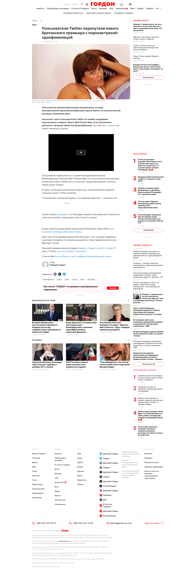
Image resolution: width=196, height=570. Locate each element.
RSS (105, 500)
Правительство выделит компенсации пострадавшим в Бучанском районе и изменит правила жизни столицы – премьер (148, 356)
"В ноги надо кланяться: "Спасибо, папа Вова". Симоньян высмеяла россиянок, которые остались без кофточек (150, 431)
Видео (140, 8)
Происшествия (38, 489)
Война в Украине (39, 454)
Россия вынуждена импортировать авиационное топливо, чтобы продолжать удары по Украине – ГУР (148, 275)
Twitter (67, 279)
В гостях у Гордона (80, 8)
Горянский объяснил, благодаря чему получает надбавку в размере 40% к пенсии (47, 364)
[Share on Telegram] (64, 274)
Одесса (80, 462)
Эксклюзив (121, 8)
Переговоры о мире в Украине (99, 13)
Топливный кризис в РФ (73, 13)
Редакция (148, 458)
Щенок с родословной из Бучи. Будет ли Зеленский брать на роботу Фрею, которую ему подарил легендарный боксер (150, 414)
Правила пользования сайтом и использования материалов (130, 454)
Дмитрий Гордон (110, 454)
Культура (36, 476)
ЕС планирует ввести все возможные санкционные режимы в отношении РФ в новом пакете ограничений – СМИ (148, 323)
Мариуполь (81, 480)
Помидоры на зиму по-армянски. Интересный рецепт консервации (150, 389)
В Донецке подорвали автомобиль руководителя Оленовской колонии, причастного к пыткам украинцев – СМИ (147, 344)
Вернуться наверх (152, 523)
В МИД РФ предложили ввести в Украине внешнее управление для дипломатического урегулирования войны (147, 254)
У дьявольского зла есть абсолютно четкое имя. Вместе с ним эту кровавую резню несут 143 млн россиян (147, 27)
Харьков (80, 471)
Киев (79, 454)
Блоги (94, 8)
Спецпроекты (60, 504)
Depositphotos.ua (65, 541)
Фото (132, 8)
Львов (79, 458)
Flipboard (107, 495)
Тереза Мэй (91, 279)
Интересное (37, 498)
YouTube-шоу (60, 500)
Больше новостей (148, 364)
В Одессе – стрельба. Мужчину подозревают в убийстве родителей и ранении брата (148, 265)
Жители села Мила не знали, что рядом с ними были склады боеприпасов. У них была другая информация (146, 286)
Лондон (59, 279)
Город (79, 449)
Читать (112, 288)
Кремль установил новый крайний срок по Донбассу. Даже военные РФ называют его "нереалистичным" (149, 191)
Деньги (35, 462)
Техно (34, 480)
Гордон (34, 20)
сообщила (111, 125)
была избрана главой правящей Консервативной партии (83, 256)
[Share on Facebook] (55, 274)
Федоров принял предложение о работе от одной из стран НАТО (151, 179)
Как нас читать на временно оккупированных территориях (151, 474)
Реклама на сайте (151, 462)
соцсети (74, 279)
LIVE (111, 8)
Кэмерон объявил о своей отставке (95, 248)
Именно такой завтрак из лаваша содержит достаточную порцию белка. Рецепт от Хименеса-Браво (150, 401)
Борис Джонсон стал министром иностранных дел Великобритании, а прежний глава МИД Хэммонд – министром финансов (81, 327)
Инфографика (37, 493)
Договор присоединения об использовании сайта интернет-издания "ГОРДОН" (130, 474)
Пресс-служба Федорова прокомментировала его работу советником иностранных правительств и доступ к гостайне (147, 311)
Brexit (82, 279)
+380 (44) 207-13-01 (46, 523)
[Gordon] (103, 4)
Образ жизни (37, 484)
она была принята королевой (71, 251)
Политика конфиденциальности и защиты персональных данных (130, 464)
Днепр (79, 476)
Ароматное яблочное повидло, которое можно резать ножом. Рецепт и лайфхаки (150, 378)
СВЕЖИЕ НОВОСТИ (142, 245)
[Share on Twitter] (59, 274)
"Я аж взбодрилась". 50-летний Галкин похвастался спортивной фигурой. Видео (115, 364)
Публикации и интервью (58, 8)
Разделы (58, 449)
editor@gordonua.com (121, 523)
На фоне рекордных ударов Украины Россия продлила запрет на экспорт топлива (148, 334)
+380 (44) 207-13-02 (83, 523)
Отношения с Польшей (123, 13)
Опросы (149, 8)
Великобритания (48, 279)
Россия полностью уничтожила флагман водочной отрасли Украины (145, 47)
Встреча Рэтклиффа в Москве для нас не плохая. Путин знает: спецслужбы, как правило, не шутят (148, 68)
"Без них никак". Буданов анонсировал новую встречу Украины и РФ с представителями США (149, 204)
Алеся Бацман (109, 486)
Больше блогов (148, 77)
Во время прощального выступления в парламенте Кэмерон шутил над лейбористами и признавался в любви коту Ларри (46, 327)
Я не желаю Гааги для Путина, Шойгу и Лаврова (146, 38)
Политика (36, 458)
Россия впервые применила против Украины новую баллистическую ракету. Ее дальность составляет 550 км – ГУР (151, 219)
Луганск (80, 484)
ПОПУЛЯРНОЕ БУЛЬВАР (144, 370)
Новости (40, 8)
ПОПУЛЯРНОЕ (140, 154)
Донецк (80, 467)
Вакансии (148, 454)
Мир (41, 20)
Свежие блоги (141, 21)
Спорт (34, 471)
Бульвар (103, 8)
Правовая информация (153, 467)
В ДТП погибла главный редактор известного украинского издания (77, 364)
